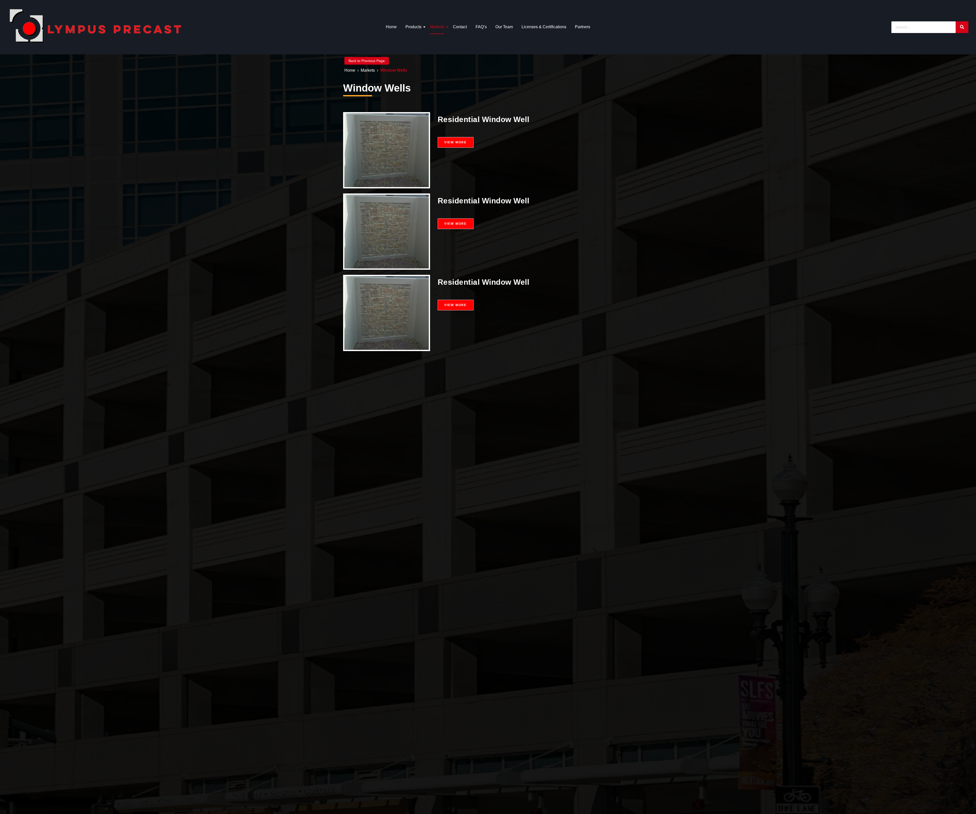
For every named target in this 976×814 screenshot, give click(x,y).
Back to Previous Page (366, 61)
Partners (582, 27)
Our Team (504, 27)
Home (391, 27)
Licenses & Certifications (544, 27)
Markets (437, 27)
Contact (460, 27)
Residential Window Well (483, 119)
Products (413, 27)
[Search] (962, 27)
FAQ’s (481, 27)
